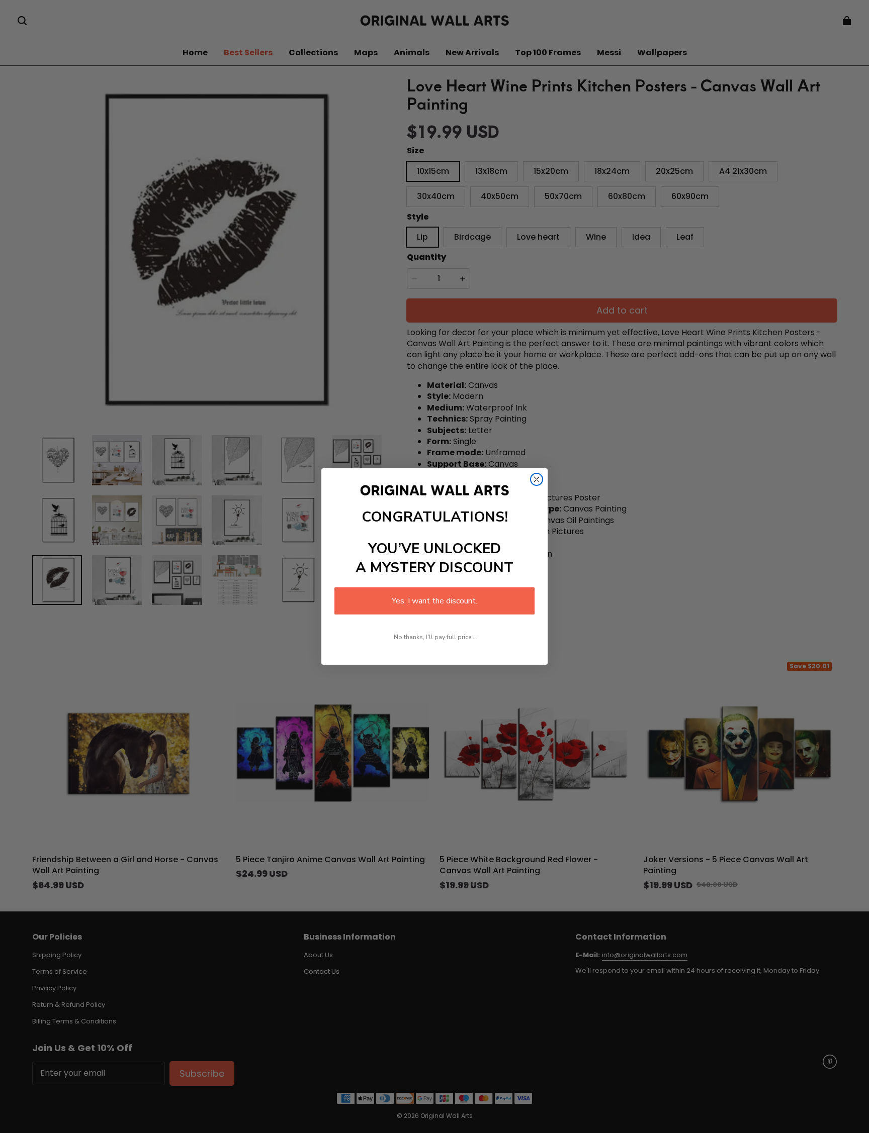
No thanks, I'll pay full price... (435, 637)
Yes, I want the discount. (434, 600)
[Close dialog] (537, 479)
